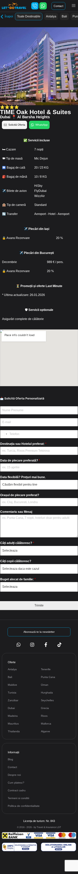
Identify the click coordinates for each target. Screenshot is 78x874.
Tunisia (12, 692)
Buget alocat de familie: (18, 579)
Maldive (12, 684)
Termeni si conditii (18, 798)
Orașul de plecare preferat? (19, 495)
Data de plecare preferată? (20, 460)
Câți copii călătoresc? (15, 561)
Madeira (13, 715)
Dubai (11, 708)
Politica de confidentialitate (24, 805)
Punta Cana (48, 677)
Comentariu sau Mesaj (16, 511)
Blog (10, 759)
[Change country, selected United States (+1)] (4, 434)
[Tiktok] (59, 644)
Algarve (45, 731)
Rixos (44, 715)
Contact (12, 767)
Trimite (39, 605)
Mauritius (13, 723)
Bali (64, 16)
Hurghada (47, 692)
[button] (73, 6)
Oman (44, 684)
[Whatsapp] (43, 5)
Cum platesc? (16, 782)
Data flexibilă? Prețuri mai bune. (23, 477)
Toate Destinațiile (28, 16)
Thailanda (14, 731)
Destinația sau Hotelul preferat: (23, 443)
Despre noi (14, 774)
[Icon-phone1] (34, 5)
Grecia (45, 708)
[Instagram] (32, 644)
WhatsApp (41, 124)
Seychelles (47, 700)
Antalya (51, 16)
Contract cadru (17, 790)
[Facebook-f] (45, 644)
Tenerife (46, 669)
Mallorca (46, 723)
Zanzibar (13, 700)
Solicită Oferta (16, 124)
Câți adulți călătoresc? (17, 543)
